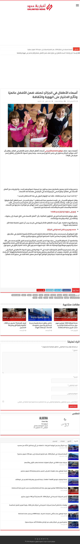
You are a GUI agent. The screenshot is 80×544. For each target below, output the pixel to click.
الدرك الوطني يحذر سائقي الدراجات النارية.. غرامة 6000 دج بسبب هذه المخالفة (42, 513)
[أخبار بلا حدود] (40, 6)
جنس (51, 298)
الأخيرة (76, 441)
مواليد (35, 298)
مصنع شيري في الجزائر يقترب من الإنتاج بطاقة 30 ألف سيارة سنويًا (46, 522)
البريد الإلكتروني (73, 385)
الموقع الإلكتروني (72, 393)
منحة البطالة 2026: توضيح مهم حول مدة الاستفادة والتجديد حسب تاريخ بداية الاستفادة (67, 325)
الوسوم (55, 441)
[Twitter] (44, 539)
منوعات (56, 101)
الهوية (66, 298)
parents (72, 295)
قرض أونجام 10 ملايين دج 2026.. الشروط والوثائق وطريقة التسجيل (15, 325)
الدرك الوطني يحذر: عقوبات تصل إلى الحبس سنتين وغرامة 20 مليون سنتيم (44, 471)
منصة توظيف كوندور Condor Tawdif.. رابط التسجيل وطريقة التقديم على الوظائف (41, 479)
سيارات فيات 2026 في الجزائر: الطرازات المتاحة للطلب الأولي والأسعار (53, 49)
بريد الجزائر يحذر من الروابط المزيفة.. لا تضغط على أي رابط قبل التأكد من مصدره (42, 445)
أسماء (65, 295)
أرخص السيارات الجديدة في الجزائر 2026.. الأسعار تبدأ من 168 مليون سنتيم (44, 496)
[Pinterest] (42, 539)
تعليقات (62, 441)
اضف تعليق (48, 101)
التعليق (75, 350)
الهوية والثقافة (58, 298)
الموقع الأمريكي (75, 298)
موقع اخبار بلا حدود (49, 541)
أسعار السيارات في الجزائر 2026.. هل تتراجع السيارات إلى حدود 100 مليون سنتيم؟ (42, 454)
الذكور (23, 295)
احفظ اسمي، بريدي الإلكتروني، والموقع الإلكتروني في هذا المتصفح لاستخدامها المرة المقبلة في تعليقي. (47, 402)
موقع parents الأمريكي (54, 150)
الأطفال (53, 295)
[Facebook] (45, 539)
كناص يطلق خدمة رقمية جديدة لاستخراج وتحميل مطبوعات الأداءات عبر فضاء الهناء (40, 325)
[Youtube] (37, 539)
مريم (40, 298)
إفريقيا (59, 295)
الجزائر (29, 295)
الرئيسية (76, 53)
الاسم (75, 377)
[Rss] (47, 539)
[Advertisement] (40, 28)
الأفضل (47, 295)
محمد (45, 298)
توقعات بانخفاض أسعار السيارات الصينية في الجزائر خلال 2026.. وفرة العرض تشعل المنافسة (38, 505)
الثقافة (35, 295)
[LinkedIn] (40, 539)
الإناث (41, 295)
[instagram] (35, 539)
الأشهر (69, 441)
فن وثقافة (69, 53)
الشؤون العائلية (16, 295)
